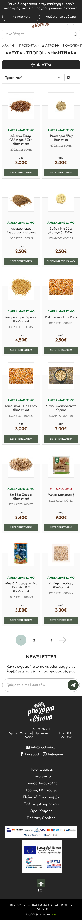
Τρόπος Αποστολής (41, 784)
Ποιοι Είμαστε (41, 770)
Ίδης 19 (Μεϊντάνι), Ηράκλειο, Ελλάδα (28, 735)
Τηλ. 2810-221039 (66, 735)
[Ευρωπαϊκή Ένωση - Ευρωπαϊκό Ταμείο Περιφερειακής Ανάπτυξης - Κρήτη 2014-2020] (42, 856)
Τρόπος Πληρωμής (41, 790)
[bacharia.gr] (41, 712)
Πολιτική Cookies (41, 818)
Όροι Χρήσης (41, 811)
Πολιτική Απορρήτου (41, 804)
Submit (73, 685)
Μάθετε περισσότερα (61, 16)
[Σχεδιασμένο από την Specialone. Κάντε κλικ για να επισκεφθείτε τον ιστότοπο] (41, 914)
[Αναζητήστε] (76, 34)
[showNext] (63, 640)
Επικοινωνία (41, 777)
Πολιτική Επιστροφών (41, 797)
